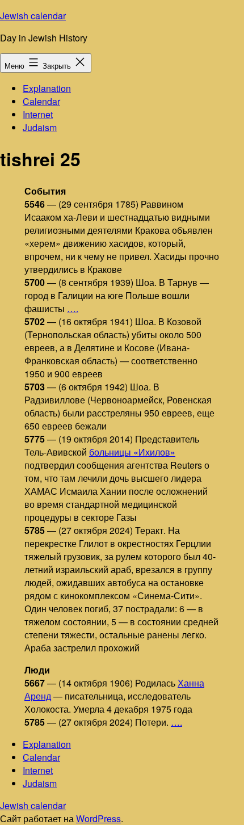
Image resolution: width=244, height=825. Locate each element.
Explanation (47, 88)
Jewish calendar (33, 15)
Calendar (41, 101)
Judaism (40, 127)
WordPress (98, 818)
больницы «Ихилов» (132, 451)
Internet (38, 114)
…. (72, 308)
